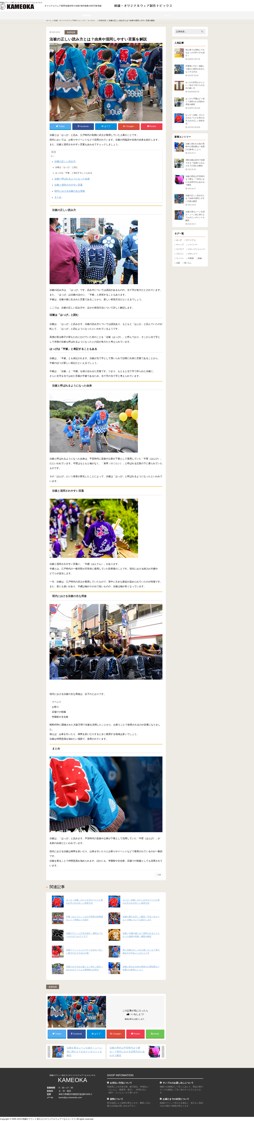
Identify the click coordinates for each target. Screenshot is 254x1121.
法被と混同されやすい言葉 (68, 185)
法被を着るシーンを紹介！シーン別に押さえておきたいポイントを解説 (84, 1052)
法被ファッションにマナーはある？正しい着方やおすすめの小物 (84, 951)
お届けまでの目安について (176, 1099)
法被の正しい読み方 (65, 161)
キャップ (180, 245)
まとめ (57, 197)
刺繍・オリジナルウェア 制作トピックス (143, 5)
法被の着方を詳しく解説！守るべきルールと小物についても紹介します (141, 918)
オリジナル (191, 240)
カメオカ (72, 1119)
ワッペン (180, 258)
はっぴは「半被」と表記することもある (73, 173)
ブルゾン (180, 254)
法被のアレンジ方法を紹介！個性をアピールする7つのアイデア (84, 935)
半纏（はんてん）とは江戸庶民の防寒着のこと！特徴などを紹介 (84, 918)
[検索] (202, 31)
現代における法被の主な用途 (69, 191)
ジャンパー (193, 245)
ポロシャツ (193, 254)
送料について (116, 1099)
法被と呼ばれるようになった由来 (72, 179)
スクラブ (180, 249)
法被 (159, 875)
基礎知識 (86, 15)
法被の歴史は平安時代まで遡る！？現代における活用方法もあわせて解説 (127, 1052)
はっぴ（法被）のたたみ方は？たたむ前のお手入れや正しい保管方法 (84, 901)
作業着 (191, 258)
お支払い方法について (121, 1082)
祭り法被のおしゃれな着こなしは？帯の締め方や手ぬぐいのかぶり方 (141, 951)
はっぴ (179, 240)
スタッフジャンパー (196, 249)
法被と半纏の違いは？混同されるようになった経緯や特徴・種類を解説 (141, 935)
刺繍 (200, 258)
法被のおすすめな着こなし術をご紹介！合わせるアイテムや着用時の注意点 (84, 968)
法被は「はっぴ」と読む (66, 167)
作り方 (167, 15)
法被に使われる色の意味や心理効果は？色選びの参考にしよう (141, 968)
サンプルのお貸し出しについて (178, 1082)
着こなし (188, 263)
